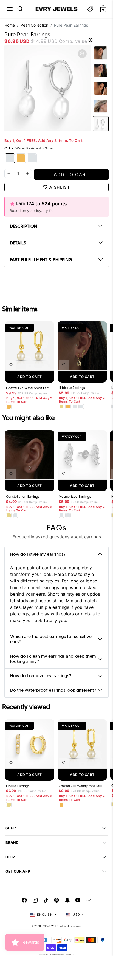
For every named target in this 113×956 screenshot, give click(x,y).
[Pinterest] (56, 900)
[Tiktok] (45, 900)
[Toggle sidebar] (90, 8)
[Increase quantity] (27, 173)
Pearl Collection (34, 25)
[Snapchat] (67, 900)
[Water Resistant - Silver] (10, 158)
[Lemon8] (88, 900)
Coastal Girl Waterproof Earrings (29, 388)
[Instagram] (35, 900)
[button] (9, 9)
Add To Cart (29, 377)
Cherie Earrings (17, 786)
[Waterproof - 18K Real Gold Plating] (21, 158)
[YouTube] (78, 900)
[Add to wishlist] (11, 365)
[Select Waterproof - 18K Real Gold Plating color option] (9, 406)
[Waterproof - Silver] (32, 158)
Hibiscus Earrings (72, 388)
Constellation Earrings (22, 497)
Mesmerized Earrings (75, 497)
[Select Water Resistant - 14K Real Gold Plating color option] (61, 406)
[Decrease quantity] (9, 173)
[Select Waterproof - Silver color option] (81, 406)
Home (9, 25)
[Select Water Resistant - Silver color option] (74, 406)
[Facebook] (24, 900)
